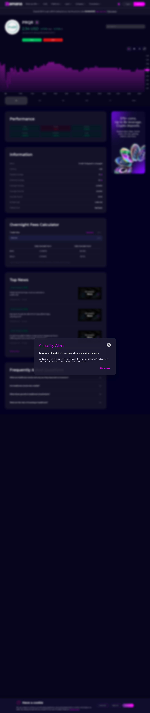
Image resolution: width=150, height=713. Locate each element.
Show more (105, 368)
